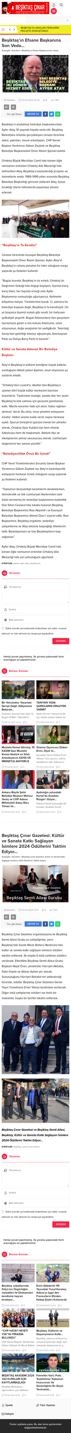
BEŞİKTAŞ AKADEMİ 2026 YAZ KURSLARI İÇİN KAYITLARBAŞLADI (18, 1379)
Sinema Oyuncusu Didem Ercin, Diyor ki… (51, 749)
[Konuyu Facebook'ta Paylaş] (45, 114)
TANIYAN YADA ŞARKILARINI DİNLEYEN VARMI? (51, 706)
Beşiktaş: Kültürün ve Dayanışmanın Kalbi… (49, 1332)
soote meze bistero (31, 1146)
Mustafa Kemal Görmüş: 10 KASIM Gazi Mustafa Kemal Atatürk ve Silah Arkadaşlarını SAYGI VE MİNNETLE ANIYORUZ (18, 754)
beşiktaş (17, 1146)
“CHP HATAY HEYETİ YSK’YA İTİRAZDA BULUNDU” (15, 1334)
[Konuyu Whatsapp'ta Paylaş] (57, 114)
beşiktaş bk (35, 563)
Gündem (16, 50)
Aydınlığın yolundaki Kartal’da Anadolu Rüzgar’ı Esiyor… (48, 796)
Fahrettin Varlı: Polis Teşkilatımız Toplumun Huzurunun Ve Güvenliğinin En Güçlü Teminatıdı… (49, 1382)
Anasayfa (6, 50)
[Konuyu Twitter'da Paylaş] (51, 114)
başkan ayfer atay (21, 563)
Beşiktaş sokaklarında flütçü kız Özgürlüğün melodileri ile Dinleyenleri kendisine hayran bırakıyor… (17, 1292)
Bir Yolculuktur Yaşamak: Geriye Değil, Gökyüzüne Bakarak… (17, 706)
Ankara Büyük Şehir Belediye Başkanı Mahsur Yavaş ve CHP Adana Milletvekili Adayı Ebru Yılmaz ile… (17, 799)
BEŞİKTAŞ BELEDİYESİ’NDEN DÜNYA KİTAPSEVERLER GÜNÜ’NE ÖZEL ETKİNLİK (44, 29)
